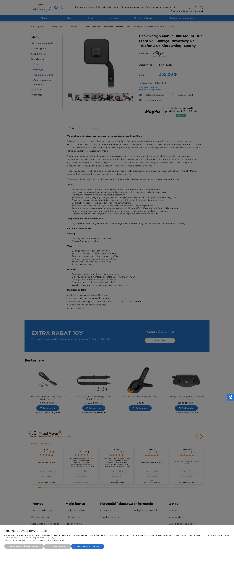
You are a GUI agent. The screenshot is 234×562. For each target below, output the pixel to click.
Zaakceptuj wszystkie (88, 546)
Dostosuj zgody (57, 546)
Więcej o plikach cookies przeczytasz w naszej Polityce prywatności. (34, 540)
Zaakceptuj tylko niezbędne (24, 546)
